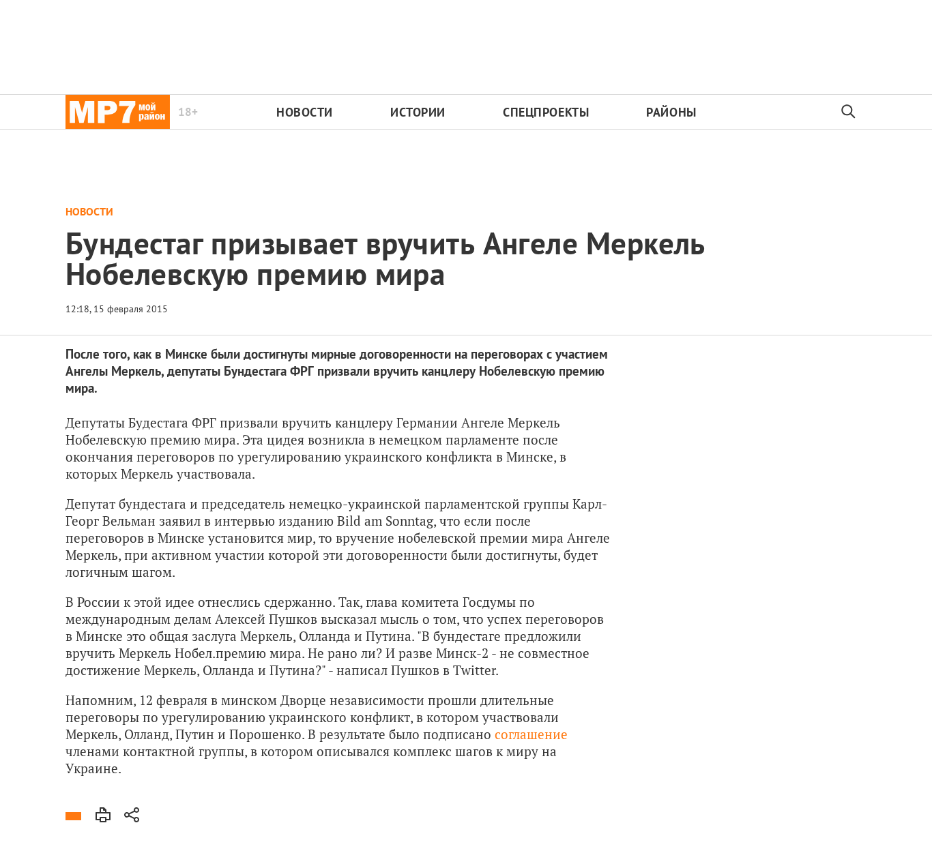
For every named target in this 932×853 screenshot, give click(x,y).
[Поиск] (848, 112)
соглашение (531, 734)
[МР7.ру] (117, 112)
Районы (671, 112)
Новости (304, 112)
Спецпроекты (546, 112)
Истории (418, 112)
